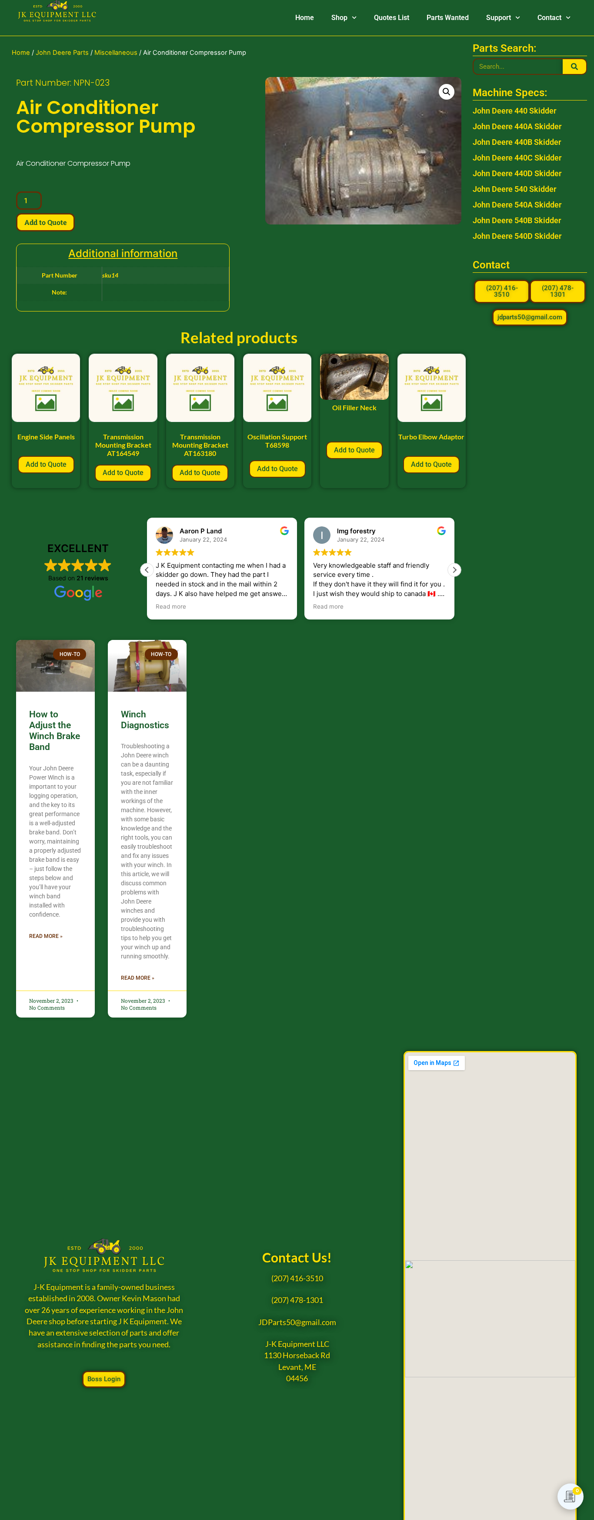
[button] (446, 92)
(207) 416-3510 (297, 1278)
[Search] (574, 66)
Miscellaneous (115, 53)
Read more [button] (171, 606)
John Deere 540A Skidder (517, 204)
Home (304, 17)
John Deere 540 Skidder (514, 189)
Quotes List (391, 17)
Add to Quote (45, 222)
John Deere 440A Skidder (517, 126)
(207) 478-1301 (297, 1300)
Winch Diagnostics (145, 719)
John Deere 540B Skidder (517, 220)
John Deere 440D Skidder (517, 173)
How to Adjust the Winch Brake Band (54, 731)
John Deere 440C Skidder (517, 157)
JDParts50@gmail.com (297, 1322)
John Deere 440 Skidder (514, 110)
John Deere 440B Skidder (517, 142)
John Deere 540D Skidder (517, 236)
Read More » (46, 936)
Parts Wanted (448, 17)
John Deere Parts (62, 53)
